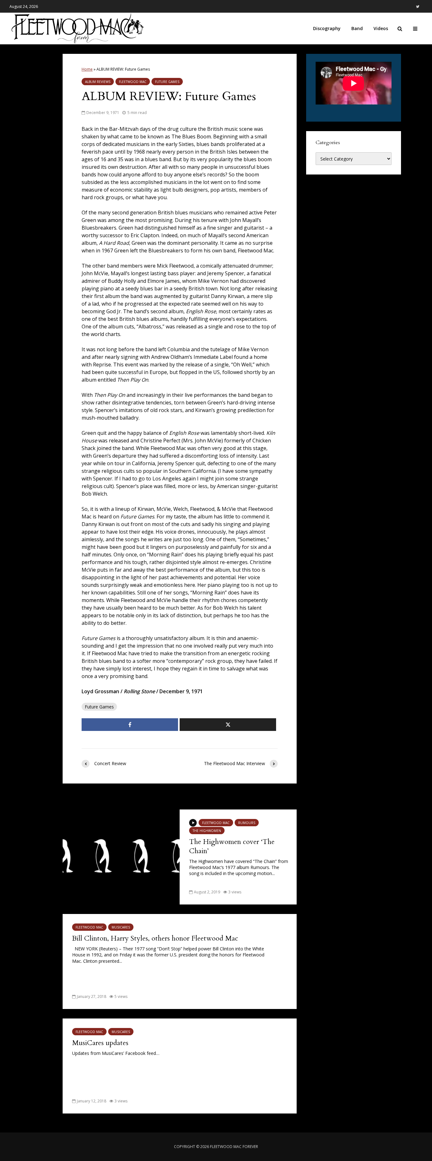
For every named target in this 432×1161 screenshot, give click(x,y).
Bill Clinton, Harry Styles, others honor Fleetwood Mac (155, 938)
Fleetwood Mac (132, 81)
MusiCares (121, 927)
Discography (327, 28)
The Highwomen (207, 830)
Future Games (167, 81)
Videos (380, 28)
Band (357, 28)
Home (87, 69)
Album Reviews (97, 81)
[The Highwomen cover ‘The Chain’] (121, 856)
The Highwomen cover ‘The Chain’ (232, 846)
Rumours (246, 823)
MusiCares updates (100, 1043)
